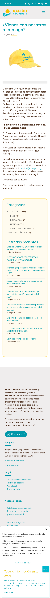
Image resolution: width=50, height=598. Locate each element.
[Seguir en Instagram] (42, 3)
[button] (46, 529)
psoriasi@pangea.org (30, 168)
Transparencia (13, 489)
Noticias (14, 35)
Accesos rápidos (13, 500)
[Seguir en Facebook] (25, 3)
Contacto (7, 3)
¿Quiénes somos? (16, 434)
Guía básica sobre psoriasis (19, 508)
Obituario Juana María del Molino (21, 339)
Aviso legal (12, 486)
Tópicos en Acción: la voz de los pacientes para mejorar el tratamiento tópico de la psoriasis (25, 307)
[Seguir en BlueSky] (45, 3)
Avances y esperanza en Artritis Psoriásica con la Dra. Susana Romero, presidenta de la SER (26, 270)
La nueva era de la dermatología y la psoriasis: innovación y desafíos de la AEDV (23, 294)
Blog (12, 216)
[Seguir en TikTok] (32, 3)
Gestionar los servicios (24, 563)
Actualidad (13, 211)
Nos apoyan (12, 526)
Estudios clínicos (17, 232)
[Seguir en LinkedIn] (39, 3)
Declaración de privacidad (19, 479)
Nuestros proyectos (16, 522)
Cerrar (45, 569)
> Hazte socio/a (12, 465)
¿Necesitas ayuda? (15, 514)
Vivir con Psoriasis (20, 228)
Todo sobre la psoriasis (17, 511)
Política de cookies (15, 483)
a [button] (44, 12)
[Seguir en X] (28, 3)
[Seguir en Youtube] (35, 3)
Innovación (16, 220)
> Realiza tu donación (14, 460)
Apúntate (8, 592)
